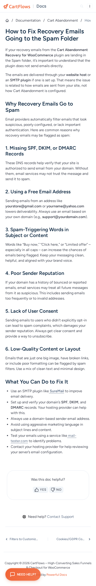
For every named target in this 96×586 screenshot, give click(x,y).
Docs (41, 6)
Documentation (28, 20)
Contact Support (60, 517)
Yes (43, 490)
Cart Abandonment (62, 20)
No (59, 490)
